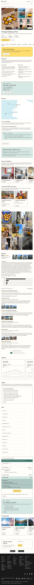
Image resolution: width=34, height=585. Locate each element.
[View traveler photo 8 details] (17, 243)
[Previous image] (11, 525)
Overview (3, 44)
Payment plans (21, 559)
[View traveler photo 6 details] (27, 230)
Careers (14, 562)
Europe (5, 6)
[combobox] (17, 465)
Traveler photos (24, 44)
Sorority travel (21, 563)
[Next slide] (32, 175)
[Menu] (32, 1)
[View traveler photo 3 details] (27, 218)
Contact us (3, 559)
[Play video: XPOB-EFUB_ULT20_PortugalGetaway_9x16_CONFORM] (9, 19)
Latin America (9, 565)
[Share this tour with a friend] (13, 40)
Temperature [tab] (5, 364)
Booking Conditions (7, 581)
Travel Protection (17, 581)
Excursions (19, 44)
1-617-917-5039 (9, 87)
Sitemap (2, 581)
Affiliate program (27, 564)
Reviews (30, 44)
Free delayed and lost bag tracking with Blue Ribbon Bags (12, 395)
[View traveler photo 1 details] (6, 218)
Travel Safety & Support (29, 562)
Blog (25, 560)
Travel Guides (27, 561)
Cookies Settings (3, 583)
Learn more (4, 401)
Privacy (21, 581)
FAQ (25, 558)
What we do (15, 558)
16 (22, 352)
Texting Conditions (25, 581)
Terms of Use (12, 581)
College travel (21, 564)
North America (9, 568)
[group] (7, 175)
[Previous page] (9, 353)
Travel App (15, 563)
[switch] (12, 519)
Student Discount (28, 568)
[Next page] (25, 353)
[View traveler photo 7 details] (6, 243)
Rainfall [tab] (9, 364)
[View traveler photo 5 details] (17, 230)
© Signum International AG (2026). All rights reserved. (14, 583)
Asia (8, 560)
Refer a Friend (27, 567)
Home (2, 6)
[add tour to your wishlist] (11, 40)
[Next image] (26, 525)
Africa (8, 558)
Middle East (9, 566)
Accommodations (13, 44)
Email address (21, 541)
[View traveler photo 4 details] (6, 230)
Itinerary (7, 44)
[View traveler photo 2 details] (17, 218)
